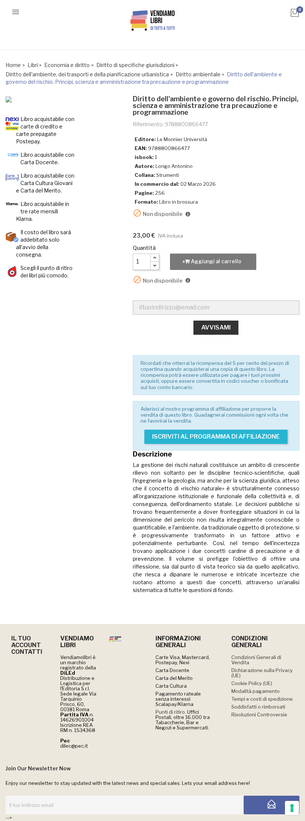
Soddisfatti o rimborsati (258, 707)
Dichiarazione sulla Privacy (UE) (262, 672)
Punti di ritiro (170, 712)
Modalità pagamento (255, 691)
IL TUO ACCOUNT (26, 642)
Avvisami (216, 327)
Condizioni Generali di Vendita (256, 659)
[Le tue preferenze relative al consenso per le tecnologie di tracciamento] (292, 808)
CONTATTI (26, 651)
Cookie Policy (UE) (251, 683)
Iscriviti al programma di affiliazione (216, 436)
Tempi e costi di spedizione (262, 699)
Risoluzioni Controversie (259, 714)
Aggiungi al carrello (215, 261)
